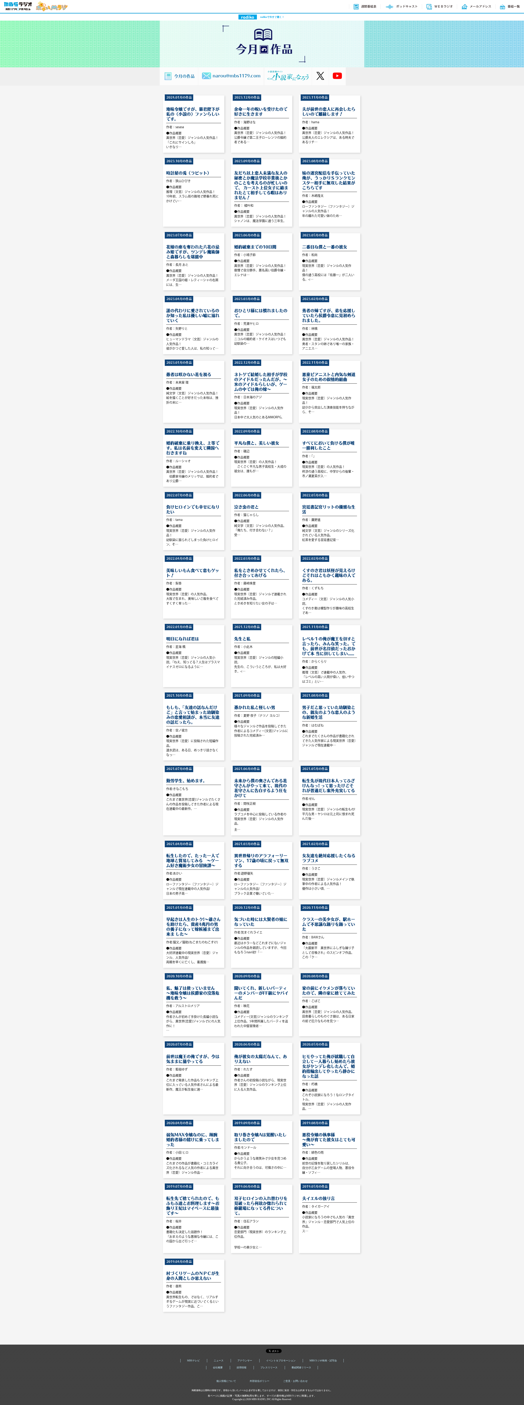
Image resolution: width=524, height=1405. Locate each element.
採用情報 (241, 1367)
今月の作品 (184, 75)
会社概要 (218, 1367)
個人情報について (226, 1381)
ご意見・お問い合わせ (295, 1381)
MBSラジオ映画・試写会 (323, 1360)
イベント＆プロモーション (281, 1360)
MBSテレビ (193, 1360)
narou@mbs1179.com (237, 75)
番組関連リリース (301, 1367)
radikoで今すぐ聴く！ (272, 17)
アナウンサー (244, 1360)
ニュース (219, 1360)
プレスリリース (269, 1367)
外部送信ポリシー (259, 1381)
